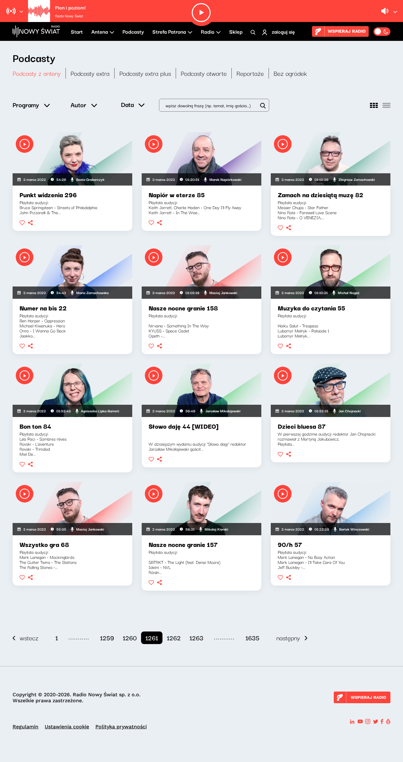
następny (288, 637)
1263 (196, 637)
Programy (26, 104)
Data (127, 104)
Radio (207, 31)
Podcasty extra (90, 73)
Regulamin (25, 727)
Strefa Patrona (169, 31)
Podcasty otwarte (204, 73)
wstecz (29, 637)
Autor (78, 104)
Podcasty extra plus (145, 73)
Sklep (235, 31)
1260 (130, 637)
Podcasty (133, 31)
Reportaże (250, 73)
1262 (174, 637)
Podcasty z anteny (37, 73)
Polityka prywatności (121, 727)
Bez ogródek (290, 73)
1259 (107, 637)
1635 (252, 637)
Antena (99, 31)
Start (77, 31)
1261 (151, 637)
